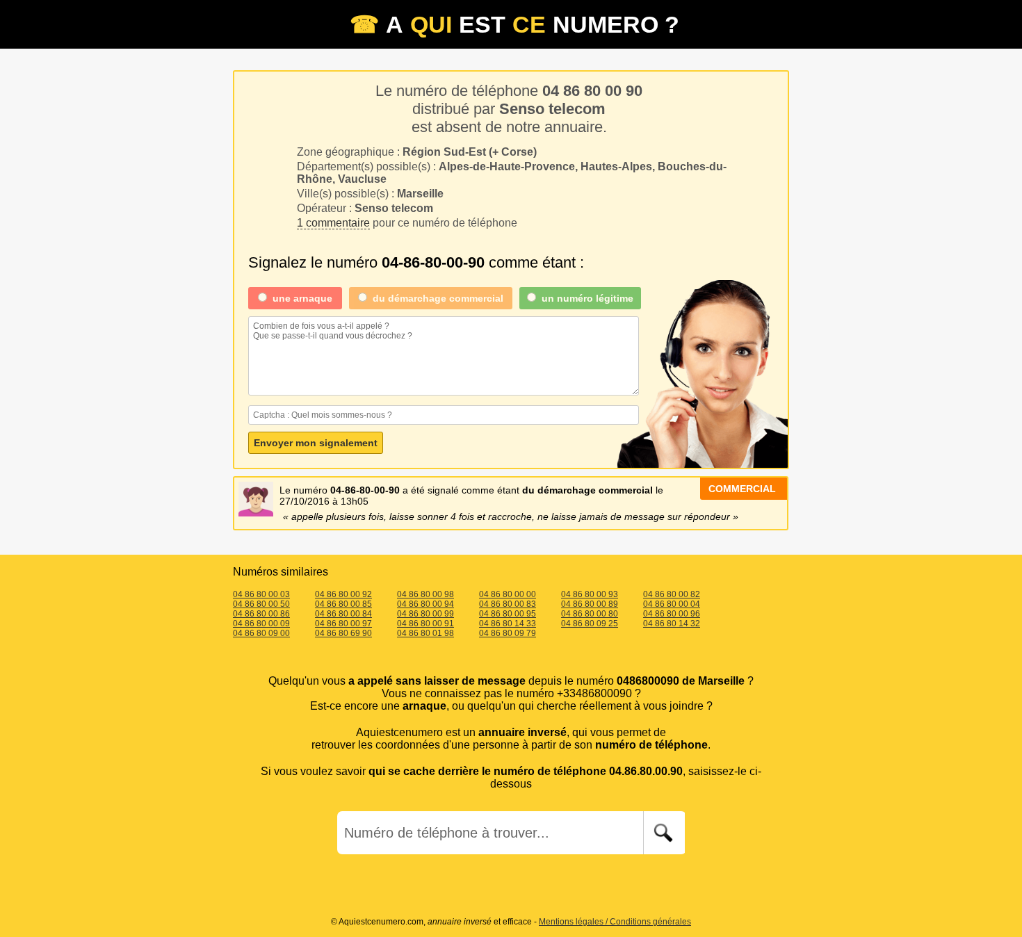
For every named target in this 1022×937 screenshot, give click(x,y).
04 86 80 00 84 (343, 614)
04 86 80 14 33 (507, 623)
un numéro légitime (587, 298)
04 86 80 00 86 (261, 614)
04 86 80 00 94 (425, 604)
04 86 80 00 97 (343, 623)
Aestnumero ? (514, 24)
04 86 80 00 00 (507, 594)
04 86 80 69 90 (343, 633)
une (302, 298)
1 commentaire (333, 223)
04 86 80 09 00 (261, 633)
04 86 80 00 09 (261, 623)
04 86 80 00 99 (425, 614)
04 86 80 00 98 (425, 594)
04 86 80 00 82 (671, 594)
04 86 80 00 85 (343, 604)
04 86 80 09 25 (589, 623)
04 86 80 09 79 (507, 633)
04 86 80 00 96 (671, 614)
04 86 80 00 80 (589, 614)
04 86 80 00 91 (425, 623)
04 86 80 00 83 (507, 604)
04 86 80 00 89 (589, 604)
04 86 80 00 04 (671, 604)
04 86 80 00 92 (343, 594)
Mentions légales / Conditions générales (615, 922)
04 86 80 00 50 (261, 604)
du (438, 298)
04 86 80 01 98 (425, 633)
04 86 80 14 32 (671, 623)
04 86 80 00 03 (261, 594)
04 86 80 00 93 (589, 594)
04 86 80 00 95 (507, 614)
